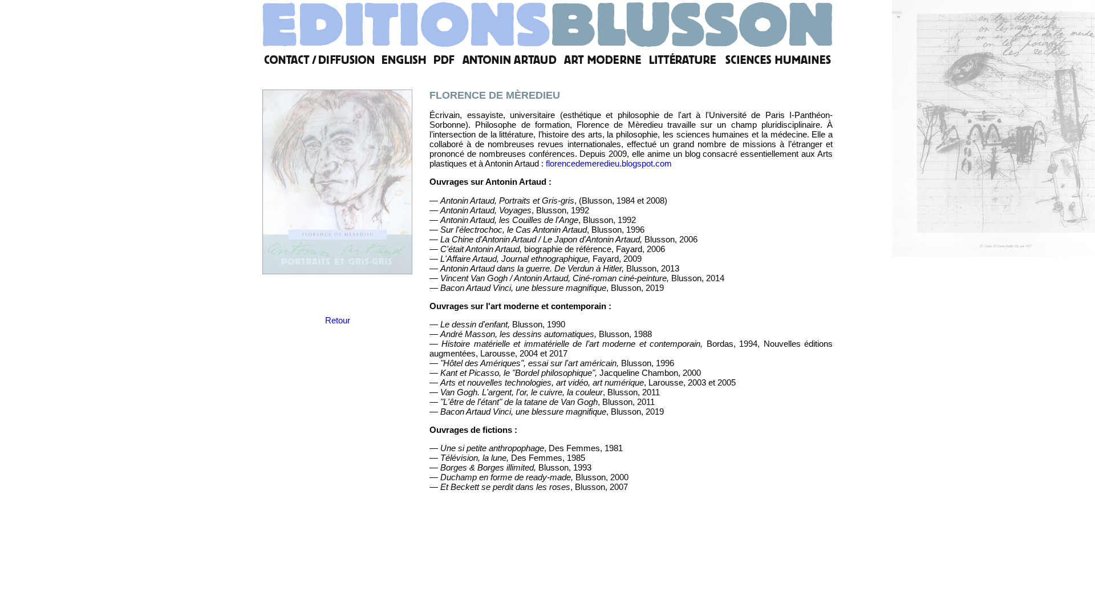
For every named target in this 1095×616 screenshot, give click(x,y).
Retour (337, 320)
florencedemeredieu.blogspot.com (609, 163)
